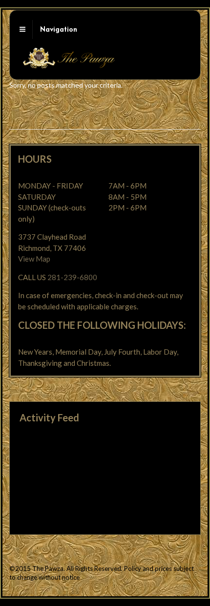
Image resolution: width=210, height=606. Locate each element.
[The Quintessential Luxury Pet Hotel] (68, 64)
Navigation (58, 30)
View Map (34, 258)
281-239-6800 (72, 277)
